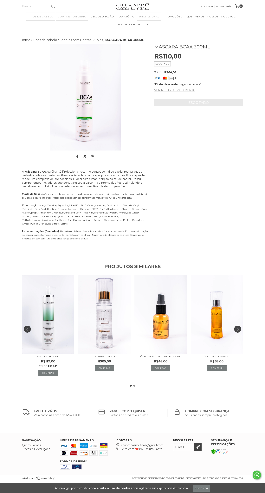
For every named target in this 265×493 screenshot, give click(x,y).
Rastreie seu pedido (132, 24)
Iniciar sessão (224, 6)
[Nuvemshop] (39, 479)
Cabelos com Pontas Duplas (81, 40)
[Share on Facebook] (77, 156)
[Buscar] (53, 6)
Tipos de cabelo (45, 40)
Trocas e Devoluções (36, 449)
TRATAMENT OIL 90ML (104, 356)
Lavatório (127, 16)
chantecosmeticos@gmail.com (142, 445)
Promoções (173, 16)
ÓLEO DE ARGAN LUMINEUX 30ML (160, 356)
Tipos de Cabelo (40, 16)
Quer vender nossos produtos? (212, 16)
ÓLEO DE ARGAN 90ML (217, 356)
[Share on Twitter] (85, 156)
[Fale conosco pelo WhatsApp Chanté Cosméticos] (257, 475)
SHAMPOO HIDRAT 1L (48, 356)
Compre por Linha (72, 16)
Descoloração (102, 16)
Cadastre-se (207, 6)
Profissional (149, 16)
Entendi (201, 488)
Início (26, 40)
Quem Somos (31, 445)
